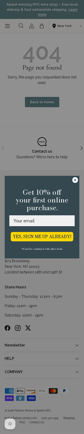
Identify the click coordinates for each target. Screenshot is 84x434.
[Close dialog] (75, 180)
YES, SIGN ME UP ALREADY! (42, 236)
